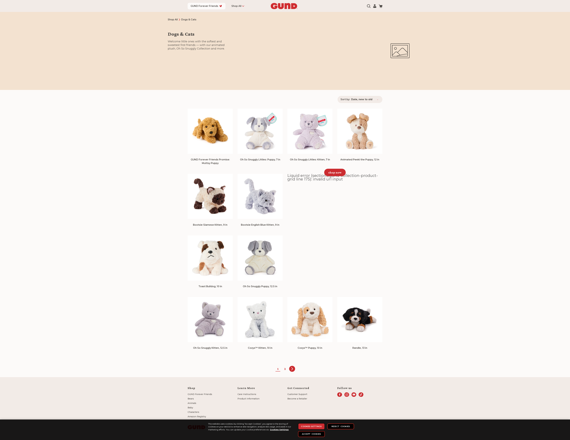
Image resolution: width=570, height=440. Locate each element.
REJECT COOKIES (340, 426)
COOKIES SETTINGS (311, 426)
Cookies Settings (279, 429)
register (315, 252)
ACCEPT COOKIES (311, 434)
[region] (285, 429)
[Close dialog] (325, 177)
